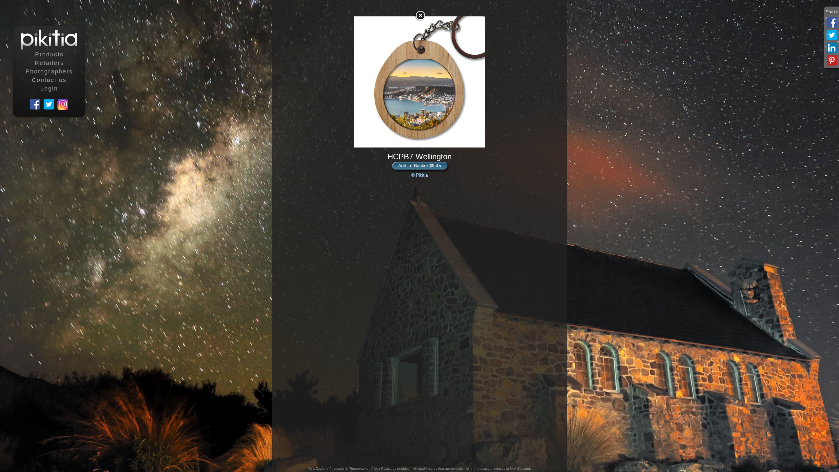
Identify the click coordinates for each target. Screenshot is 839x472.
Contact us (49, 80)
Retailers (49, 63)
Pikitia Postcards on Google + (63, 104)
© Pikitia (419, 175)
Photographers (49, 71)
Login (49, 88)
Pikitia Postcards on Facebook (35, 104)
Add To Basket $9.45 (419, 165)
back (420, 15)
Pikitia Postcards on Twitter (49, 104)
